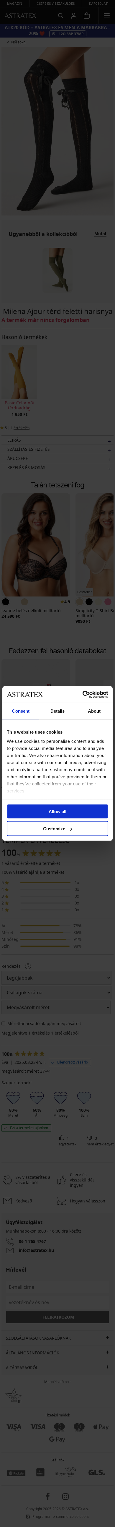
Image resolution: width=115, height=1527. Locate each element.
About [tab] (94, 710)
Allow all (57, 811)
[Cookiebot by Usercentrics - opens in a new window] (82, 694)
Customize (54, 828)
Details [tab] (57, 710)
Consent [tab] (20, 710)
